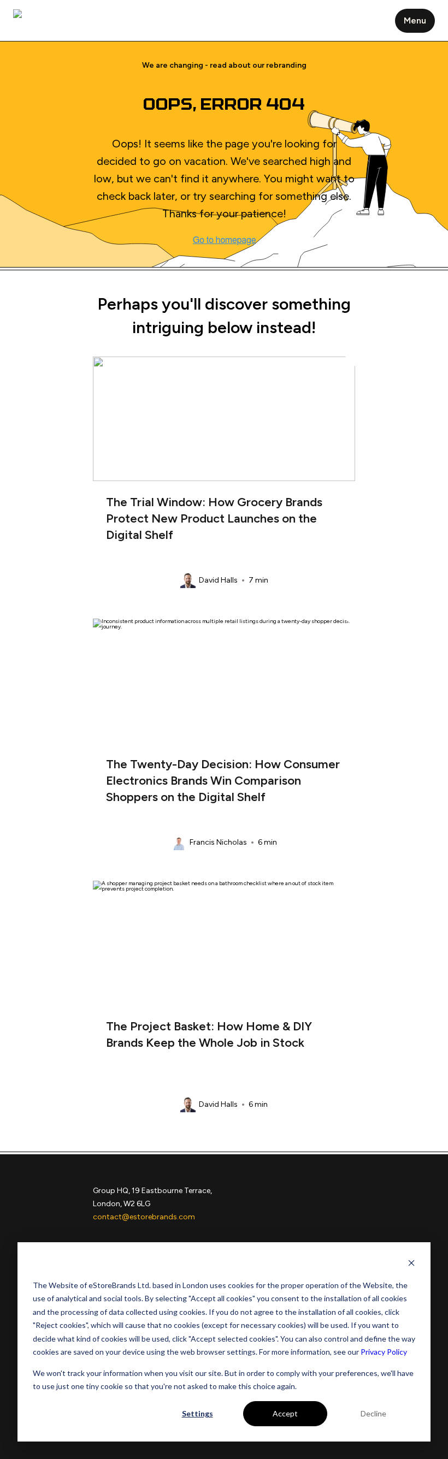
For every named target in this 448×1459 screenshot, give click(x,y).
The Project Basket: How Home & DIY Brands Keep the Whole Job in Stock (209, 1034)
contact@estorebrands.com (144, 1216)
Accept (285, 1413)
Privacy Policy (384, 1351)
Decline (373, 1413)
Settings (197, 1413)
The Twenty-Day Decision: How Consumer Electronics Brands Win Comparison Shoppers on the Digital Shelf (223, 780)
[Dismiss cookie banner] (411, 1264)
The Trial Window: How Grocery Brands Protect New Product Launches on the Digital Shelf (214, 518)
